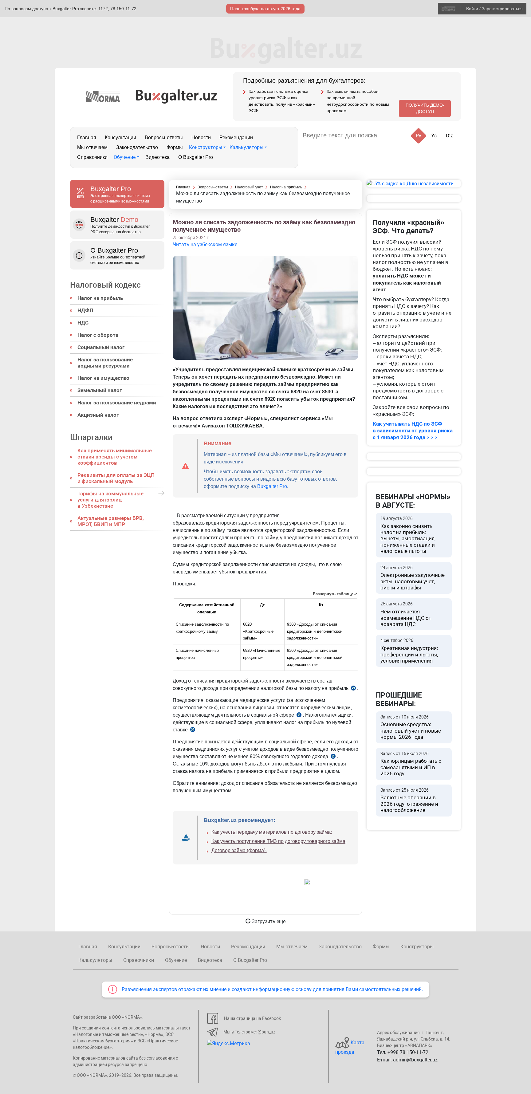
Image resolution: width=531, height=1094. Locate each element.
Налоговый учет (249, 187)
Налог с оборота (97, 335)
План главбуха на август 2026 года (265, 8)
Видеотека (157, 157)
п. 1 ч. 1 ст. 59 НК (299, 715)
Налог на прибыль (100, 298)
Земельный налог (99, 390)
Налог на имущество (103, 378)
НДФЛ (85, 310)
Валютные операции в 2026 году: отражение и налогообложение (409, 800)
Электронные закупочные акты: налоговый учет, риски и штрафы (412, 578)
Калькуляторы (246, 147)
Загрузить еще (267, 921)
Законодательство (137, 147)
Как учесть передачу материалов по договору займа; (271, 832)
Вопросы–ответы (213, 187)
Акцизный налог (98, 415)
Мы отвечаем (92, 147)
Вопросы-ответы (164, 137)
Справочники (92, 157)
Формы (175, 147)
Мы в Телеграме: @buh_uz (249, 1031)
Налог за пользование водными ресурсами (105, 362)
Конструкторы (205, 147)
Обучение (125, 157)
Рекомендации (236, 137)
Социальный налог (100, 347)
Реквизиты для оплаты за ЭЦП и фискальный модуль (116, 478)
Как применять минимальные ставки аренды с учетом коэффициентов (114, 456)
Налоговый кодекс (105, 285)
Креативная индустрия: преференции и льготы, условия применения (409, 651)
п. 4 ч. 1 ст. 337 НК (192, 730)
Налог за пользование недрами (116, 402)
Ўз (434, 136)
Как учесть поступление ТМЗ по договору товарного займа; (279, 841)
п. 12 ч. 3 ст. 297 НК (353, 689)
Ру (418, 136)
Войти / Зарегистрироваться (494, 8)
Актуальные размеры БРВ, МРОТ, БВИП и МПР (110, 521)
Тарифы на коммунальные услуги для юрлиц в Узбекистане (110, 499)
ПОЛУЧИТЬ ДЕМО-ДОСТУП (425, 108)
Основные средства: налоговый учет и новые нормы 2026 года (410, 727)
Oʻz (449, 136)
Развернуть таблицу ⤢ (335, 594)
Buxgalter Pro (272, 486)
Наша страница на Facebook (252, 1018)
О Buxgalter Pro (195, 157)
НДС (82, 323)
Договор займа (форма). (239, 850)
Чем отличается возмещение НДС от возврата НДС (405, 614)
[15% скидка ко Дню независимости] (414, 183)
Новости (201, 137)
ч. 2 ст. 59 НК (333, 757)
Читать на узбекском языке (205, 244)
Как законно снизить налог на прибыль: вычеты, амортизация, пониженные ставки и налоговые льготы (407, 535)
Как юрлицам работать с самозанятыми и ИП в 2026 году (410, 764)
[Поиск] (389, 135)
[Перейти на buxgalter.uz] (176, 96)
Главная (86, 137)
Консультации (120, 137)
